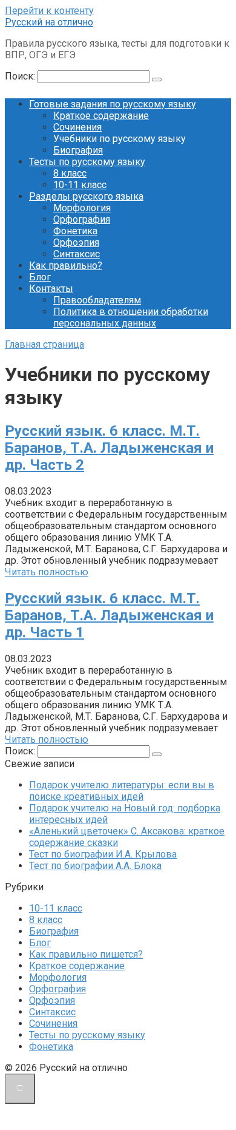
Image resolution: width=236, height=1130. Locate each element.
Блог (40, 277)
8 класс (70, 173)
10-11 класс (80, 185)
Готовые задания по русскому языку (112, 104)
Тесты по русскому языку (87, 161)
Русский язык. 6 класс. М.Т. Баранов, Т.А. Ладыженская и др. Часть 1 (109, 615)
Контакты (51, 288)
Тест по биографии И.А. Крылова (103, 854)
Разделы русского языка (86, 196)
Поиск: (21, 76)
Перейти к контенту (49, 10)
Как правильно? (65, 265)
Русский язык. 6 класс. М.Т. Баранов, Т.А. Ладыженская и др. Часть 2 (109, 447)
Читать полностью (46, 572)
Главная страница (44, 344)
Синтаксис (76, 254)
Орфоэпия (76, 242)
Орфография (81, 219)
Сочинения (77, 127)
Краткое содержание (101, 115)
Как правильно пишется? (86, 954)
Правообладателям (97, 300)
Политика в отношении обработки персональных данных (130, 317)
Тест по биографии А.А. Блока (95, 865)
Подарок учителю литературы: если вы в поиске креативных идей (121, 790)
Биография (78, 150)
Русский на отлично (49, 22)
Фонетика (75, 231)
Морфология (82, 208)
